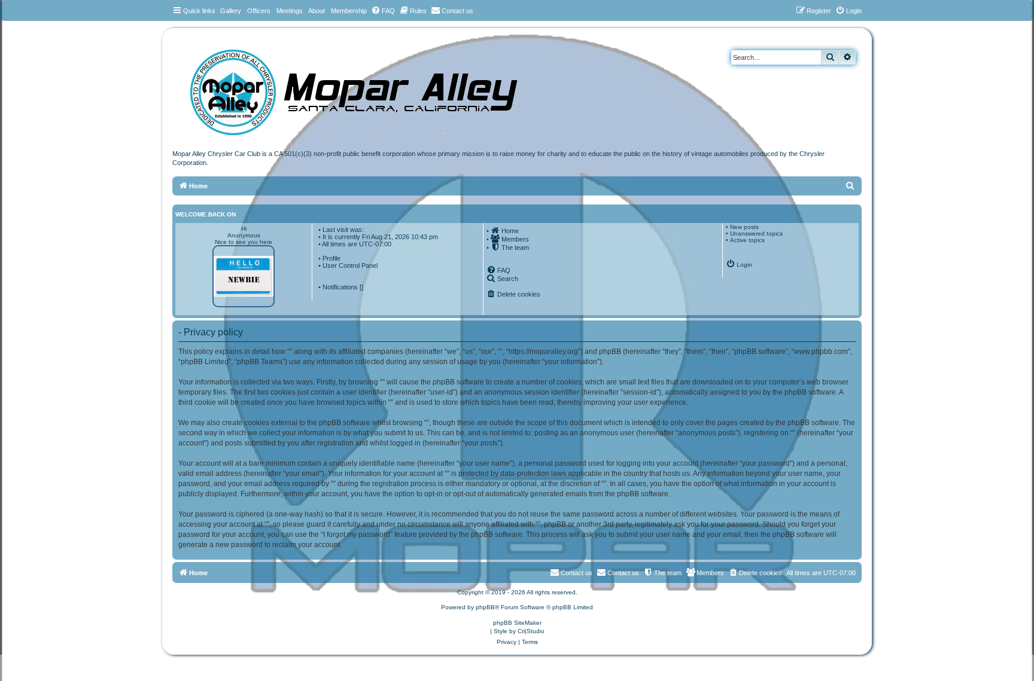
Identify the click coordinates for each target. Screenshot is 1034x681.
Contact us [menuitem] (623, 572)
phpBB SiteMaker (517, 622)
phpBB (485, 607)
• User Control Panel (348, 265)
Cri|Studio (531, 631)
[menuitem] (383, 11)
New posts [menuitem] (744, 227)
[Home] (365, 88)
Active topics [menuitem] (747, 240)
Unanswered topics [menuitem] (756, 233)
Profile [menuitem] (331, 258)
